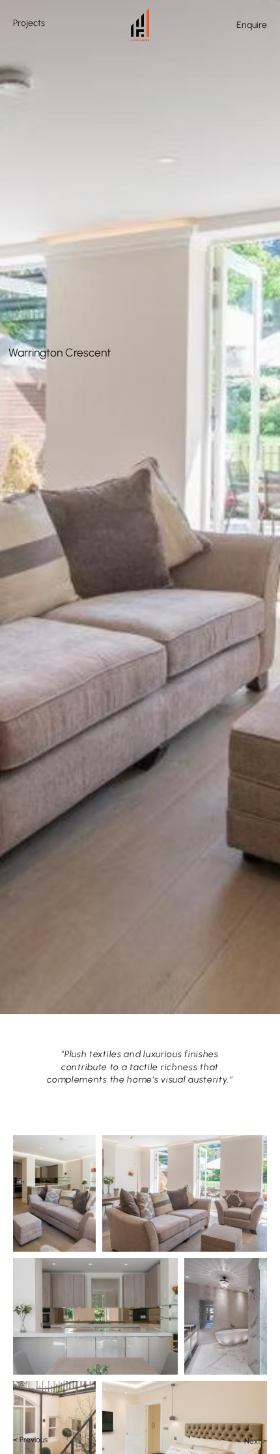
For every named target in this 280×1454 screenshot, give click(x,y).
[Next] (269, 211)
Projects (29, 23)
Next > (255, 1441)
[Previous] (10, 211)
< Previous (30, 1439)
